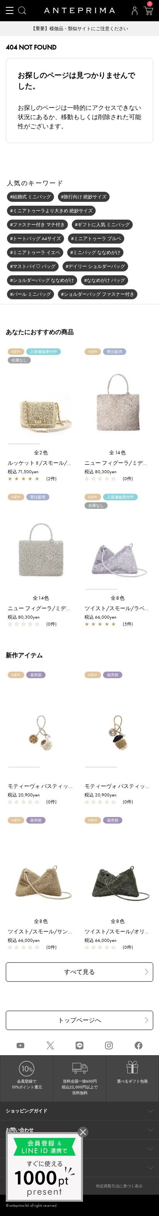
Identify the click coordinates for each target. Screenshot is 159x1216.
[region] (41, 399)
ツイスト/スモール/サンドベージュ (51, 931)
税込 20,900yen (24, 795)
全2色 (41, 452)
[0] (148, 13)
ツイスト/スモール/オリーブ (120, 931)
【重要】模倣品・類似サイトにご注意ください (79, 29)
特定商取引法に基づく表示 (119, 1186)
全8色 (118, 598)
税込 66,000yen (101, 617)
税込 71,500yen (23, 472)
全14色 (117, 452)
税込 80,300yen (101, 472)
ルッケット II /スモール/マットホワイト (56, 462)
